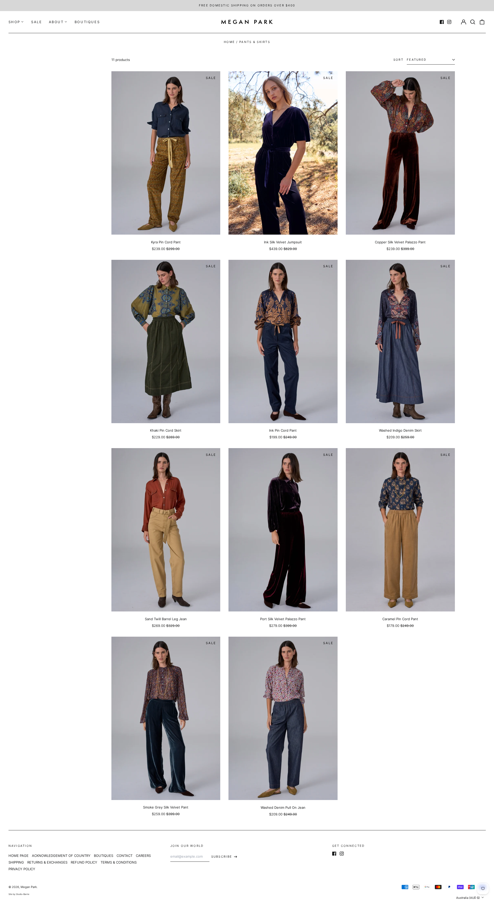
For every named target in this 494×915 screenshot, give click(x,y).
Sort (398, 59)
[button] (473, 22)
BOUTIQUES (87, 22)
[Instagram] (449, 22)
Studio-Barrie (22, 894)
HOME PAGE (18, 856)
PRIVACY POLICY (21, 869)
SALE (36, 22)
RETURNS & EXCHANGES (47, 862)
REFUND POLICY (84, 862)
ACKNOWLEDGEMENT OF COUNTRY (61, 856)
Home (229, 42)
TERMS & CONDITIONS (119, 862)
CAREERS (143, 856)
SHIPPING (16, 862)
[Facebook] (442, 22)
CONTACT (125, 856)
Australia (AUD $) (468, 898)
